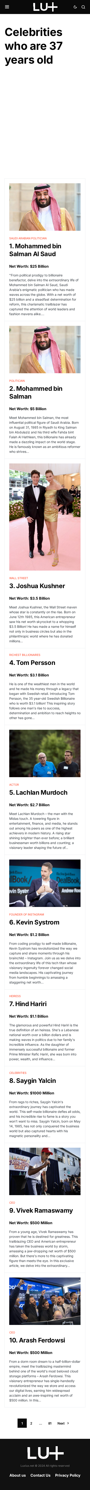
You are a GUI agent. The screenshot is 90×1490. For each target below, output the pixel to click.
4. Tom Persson (32, 663)
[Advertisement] (45, 123)
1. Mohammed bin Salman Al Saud (35, 250)
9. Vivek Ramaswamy (41, 1210)
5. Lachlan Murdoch (38, 792)
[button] (7, 7)
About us (17, 1475)
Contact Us (40, 1475)
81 (49, 1423)
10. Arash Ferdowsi (37, 1340)
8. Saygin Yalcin (32, 1080)
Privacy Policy (68, 1475)
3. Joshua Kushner (37, 586)
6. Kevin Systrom (34, 922)
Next (61, 1423)
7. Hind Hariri (27, 1004)
